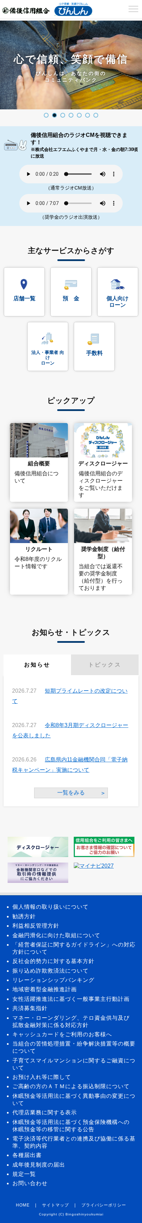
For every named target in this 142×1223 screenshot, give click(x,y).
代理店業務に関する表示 (44, 1112)
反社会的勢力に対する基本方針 (53, 961)
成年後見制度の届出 (38, 1165)
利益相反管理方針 (35, 926)
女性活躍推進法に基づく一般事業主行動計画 (71, 999)
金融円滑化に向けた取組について (56, 935)
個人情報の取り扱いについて (50, 907)
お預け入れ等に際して (41, 1077)
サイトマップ (55, 1205)
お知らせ (37, 665)
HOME (23, 1205)
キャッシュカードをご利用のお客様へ (62, 1034)
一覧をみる (71, 793)
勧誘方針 (24, 916)
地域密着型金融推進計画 (44, 989)
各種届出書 (27, 1155)
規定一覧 (24, 1174)
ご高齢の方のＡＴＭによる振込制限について (71, 1086)
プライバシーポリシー (103, 1205)
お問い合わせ (30, 1183)
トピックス (104, 665)
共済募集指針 (30, 1008)
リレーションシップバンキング (53, 980)
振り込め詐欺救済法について (50, 971)
